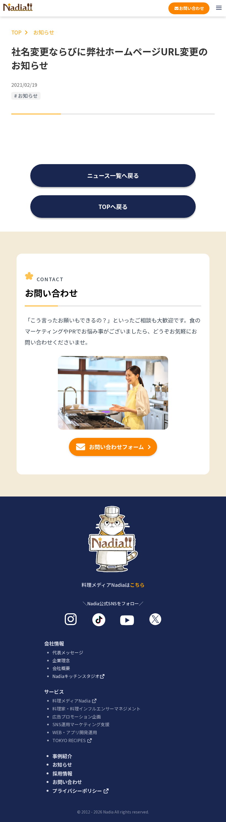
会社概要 (61, 668)
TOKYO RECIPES (69, 740)
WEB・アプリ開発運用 (74, 732)
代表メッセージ (67, 652)
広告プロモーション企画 (76, 716)
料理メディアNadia (72, 700)
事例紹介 (62, 755)
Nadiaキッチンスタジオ (75, 676)
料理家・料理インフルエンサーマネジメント (96, 708)
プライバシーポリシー (77, 790)
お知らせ (43, 32)
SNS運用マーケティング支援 (80, 724)
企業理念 (61, 660)
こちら (137, 584)
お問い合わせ (67, 781)
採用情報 (62, 773)
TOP (16, 32)
